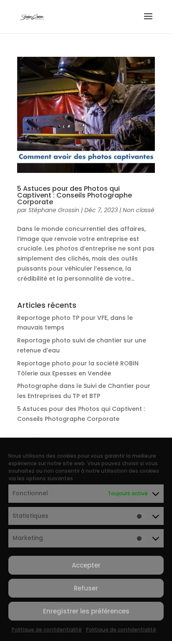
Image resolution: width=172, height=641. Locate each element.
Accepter (86, 565)
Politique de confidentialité (47, 629)
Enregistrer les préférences (86, 611)
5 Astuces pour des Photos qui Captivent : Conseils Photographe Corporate (74, 195)
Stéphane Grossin (53, 210)
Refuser (86, 588)
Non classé (138, 210)
